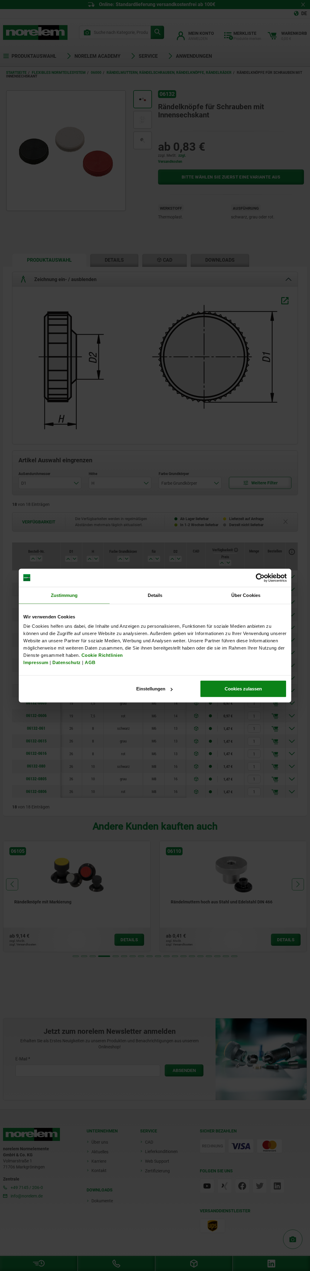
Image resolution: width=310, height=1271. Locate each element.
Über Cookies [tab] (245, 595)
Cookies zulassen (243, 688)
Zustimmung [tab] (64, 595)
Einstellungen (150, 688)
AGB (90, 662)
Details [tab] (155, 595)
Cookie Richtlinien (101, 655)
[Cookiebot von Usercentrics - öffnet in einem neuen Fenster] (260, 577)
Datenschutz (66, 662)
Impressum (35, 662)
